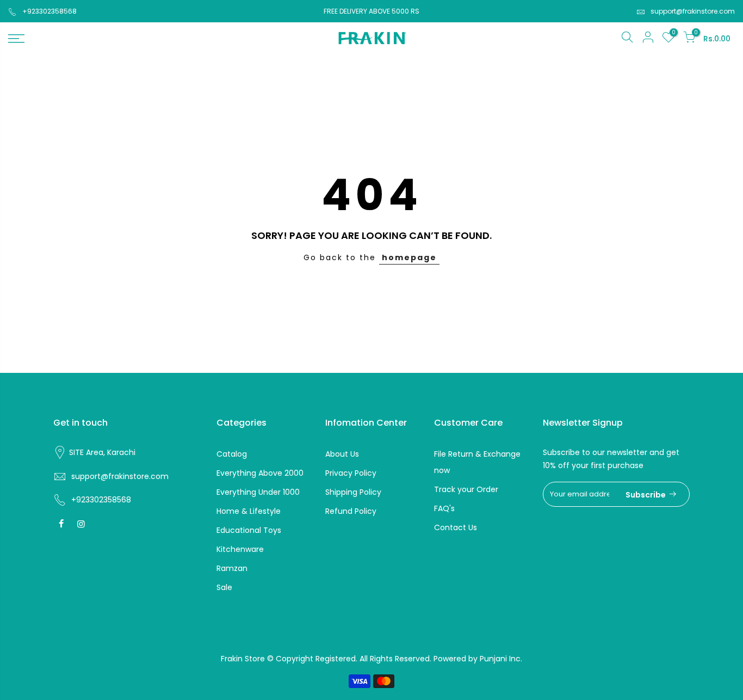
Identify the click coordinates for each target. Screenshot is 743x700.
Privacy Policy (350, 473)
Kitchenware (240, 549)
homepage (409, 257)
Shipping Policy (353, 492)
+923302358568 (49, 11)
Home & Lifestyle (248, 511)
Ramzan (231, 568)
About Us (342, 454)
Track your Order (466, 489)
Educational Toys (248, 530)
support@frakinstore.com (693, 11)
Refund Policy (350, 511)
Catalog (231, 454)
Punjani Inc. (501, 658)
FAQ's (444, 508)
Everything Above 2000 (260, 473)
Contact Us (455, 527)
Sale (224, 587)
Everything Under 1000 (258, 492)
